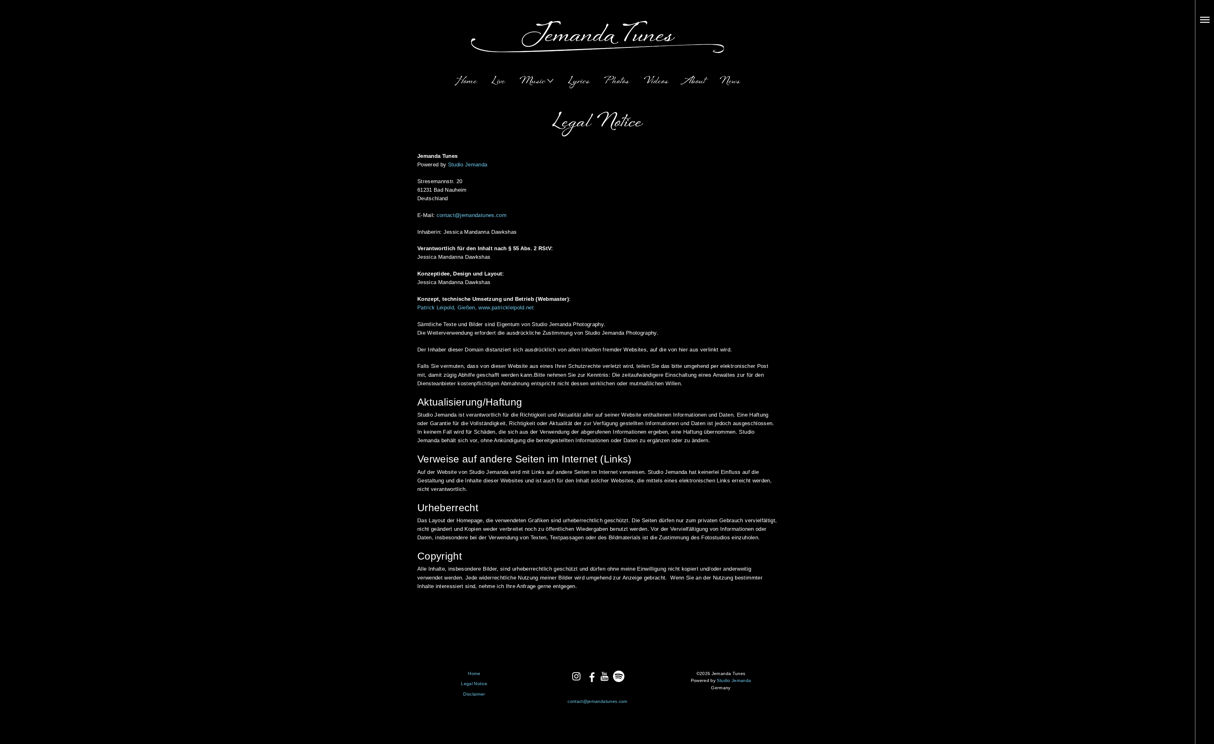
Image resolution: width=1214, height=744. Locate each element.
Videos (656, 81)
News (730, 81)
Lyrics (579, 81)
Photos (616, 81)
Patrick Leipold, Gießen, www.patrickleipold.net (475, 308)
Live (499, 81)
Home (466, 81)
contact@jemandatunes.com (471, 215)
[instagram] (576, 676)
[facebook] (590, 676)
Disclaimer (474, 694)
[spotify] (618, 676)
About (694, 81)
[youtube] (604, 676)
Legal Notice (474, 683)
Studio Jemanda (467, 165)
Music (533, 81)
